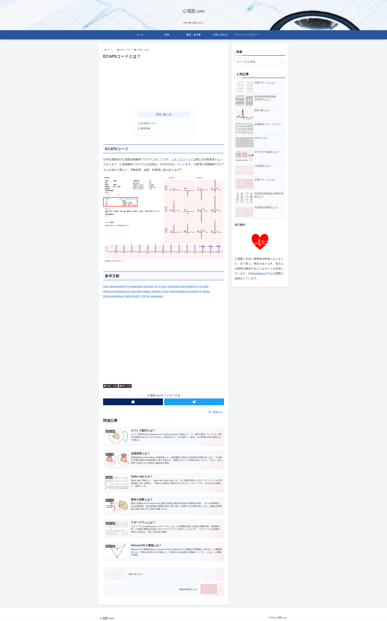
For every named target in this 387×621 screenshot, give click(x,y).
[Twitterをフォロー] (194, 401)
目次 (159, 114)
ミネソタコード (180, 159)
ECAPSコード (148, 123)
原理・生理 (126, 386)
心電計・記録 (111, 386)
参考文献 (145, 128)
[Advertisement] (163, 84)
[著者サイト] (133, 401)
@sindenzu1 (258, 273)
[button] (282, 61)
